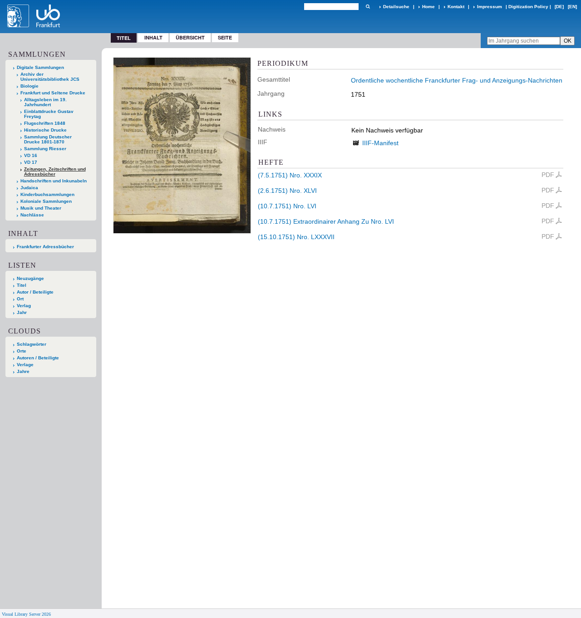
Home (428, 6)
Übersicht (190, 37)
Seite (225, 37)
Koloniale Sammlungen (46, 201)
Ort (20, 298)
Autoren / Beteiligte (38, 357)
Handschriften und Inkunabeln (53, 180)
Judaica (29, 187)
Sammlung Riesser (45, 148)
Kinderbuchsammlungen (47, 194)
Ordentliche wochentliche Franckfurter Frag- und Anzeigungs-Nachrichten (456, 80)
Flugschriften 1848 (44, 123)
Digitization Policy (528, 6)
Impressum (489, 6)
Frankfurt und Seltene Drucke (52, 92)
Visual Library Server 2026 (26, 614)
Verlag (24, 305)
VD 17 (30, 162)
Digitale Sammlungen (40, 67)
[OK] (367, 6)
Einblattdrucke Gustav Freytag (49, 114)
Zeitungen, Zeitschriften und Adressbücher (55, 172)
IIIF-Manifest (380, 143)
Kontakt (456, 6)
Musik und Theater (40, 208)
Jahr (22, 312)
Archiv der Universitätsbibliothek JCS (49, 77)
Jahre (23, 371)
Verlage (25, 364)
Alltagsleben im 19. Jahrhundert (45, 102)
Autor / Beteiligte (35, 291)
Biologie (29, 85)
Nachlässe (32, 214)
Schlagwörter (31, 344)
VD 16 (30, 155)
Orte (21, 350)
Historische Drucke (45, 130)
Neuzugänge (30, 278)
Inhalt (153, 37)
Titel (21, 285)
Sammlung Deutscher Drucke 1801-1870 (48, 139)
